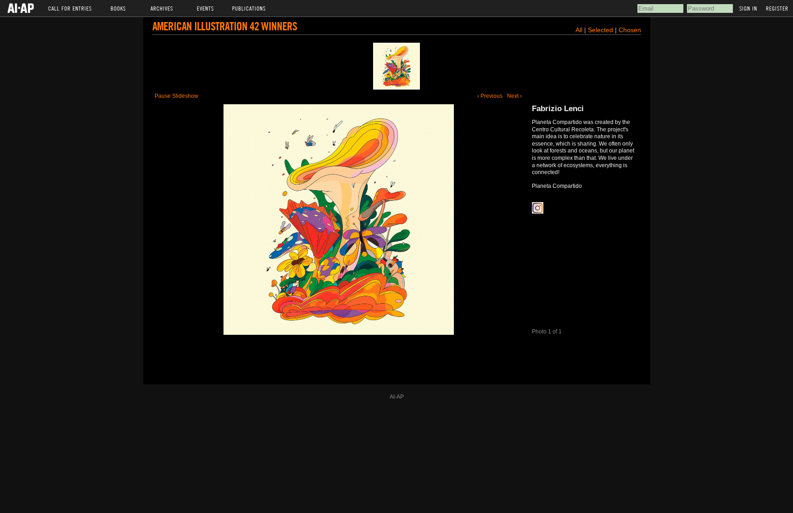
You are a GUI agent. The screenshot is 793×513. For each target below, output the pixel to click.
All (578, 30)
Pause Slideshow (176, 96)
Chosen (630, 30)
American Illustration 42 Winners (224, 26)
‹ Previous (490, 96)
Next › (514, 96)
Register (777, 8)
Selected (601, 30)
